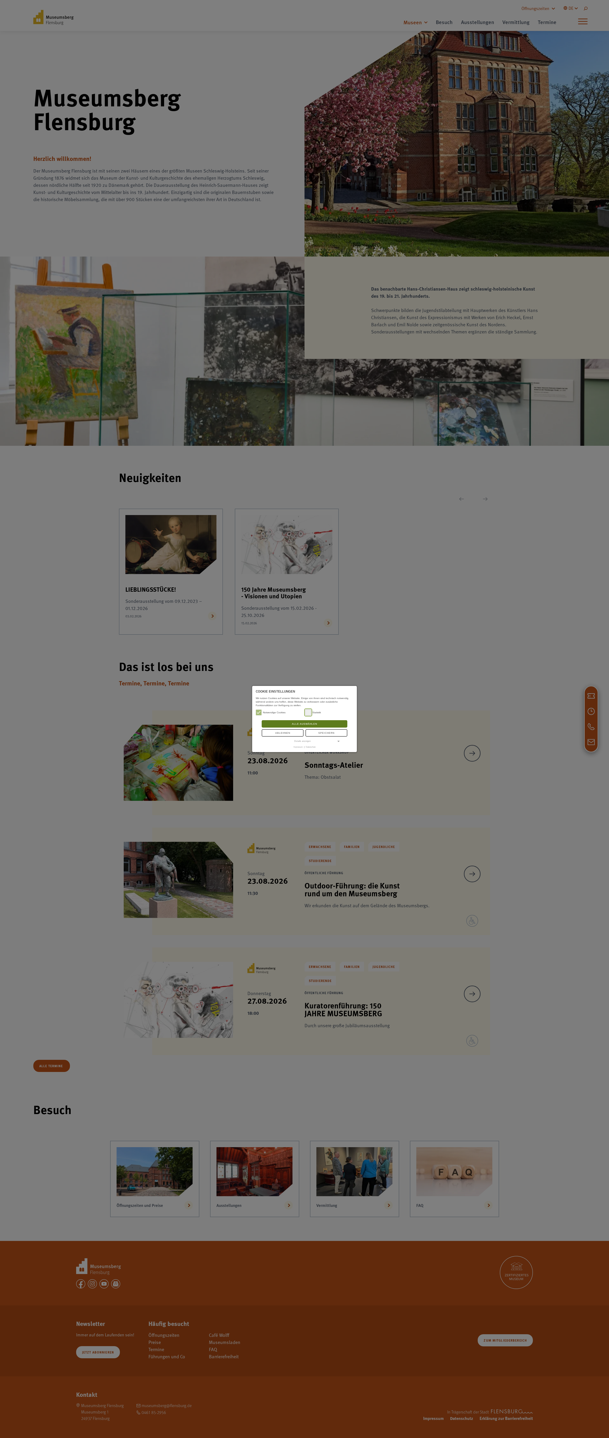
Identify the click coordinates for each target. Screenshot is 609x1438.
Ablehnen (282, 733)
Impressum (298, 747)
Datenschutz (311, 747)
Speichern (326, 733)
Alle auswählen (304, 724)
